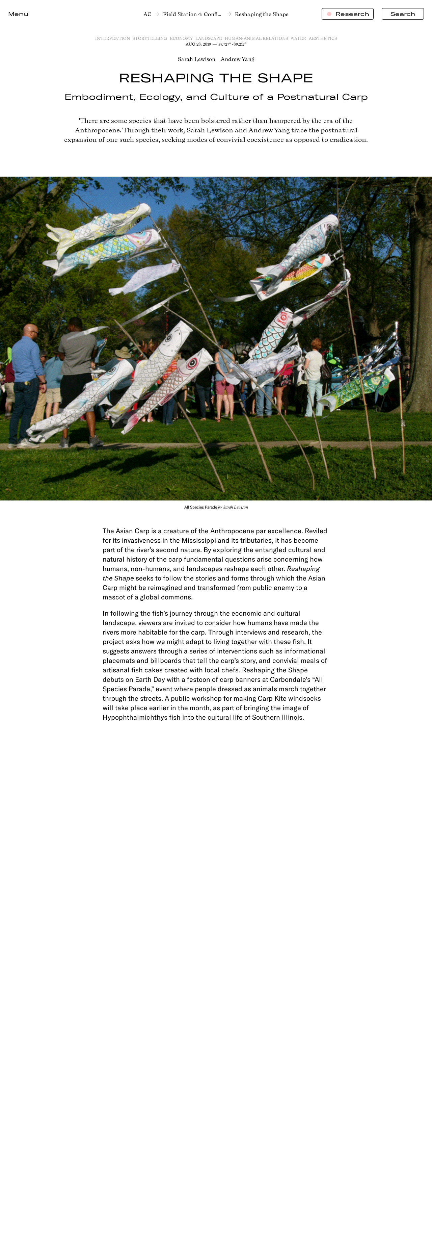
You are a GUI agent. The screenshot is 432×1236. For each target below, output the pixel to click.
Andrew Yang (237, 59)
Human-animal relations (256, 38)
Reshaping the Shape (262, 14)
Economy (181, 38)
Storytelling (150, 38)
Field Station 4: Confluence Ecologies (193, 14)
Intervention (112, 38)
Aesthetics (323, 38)
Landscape (208, 38)
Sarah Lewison (196, 59)
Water (298, 38)
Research (352, 13)
